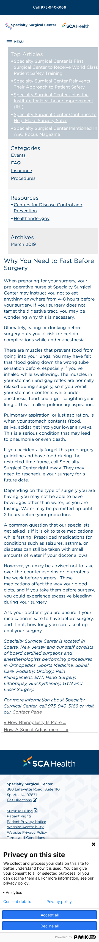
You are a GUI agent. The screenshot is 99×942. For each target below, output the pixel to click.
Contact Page (27, 712)
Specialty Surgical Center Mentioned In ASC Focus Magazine (55, 131)
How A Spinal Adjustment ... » (36, 729)
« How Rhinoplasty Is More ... (35, 722)
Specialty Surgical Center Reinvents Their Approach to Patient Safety (52, 84)
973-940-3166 (49, 7)
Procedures (23, 178)
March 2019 (23, 244)
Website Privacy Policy (27, 832)
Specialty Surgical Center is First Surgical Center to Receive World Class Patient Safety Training (56, 67)
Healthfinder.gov (32, 218)
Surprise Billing (20, 811)
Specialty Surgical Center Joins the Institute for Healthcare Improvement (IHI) (53, 100)
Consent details (17, 901)
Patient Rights (19, 816)
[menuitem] (49, 761)
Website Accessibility (25, 827)
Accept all (50, 915)
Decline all (49, 926)
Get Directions (19, 800)
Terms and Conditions (26, 838)
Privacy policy (59, 901)
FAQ (16, 163)
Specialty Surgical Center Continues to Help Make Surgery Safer (55, 117)
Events (18, 155)
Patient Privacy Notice (26, 822)
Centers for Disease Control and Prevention (48, 207)
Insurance (21, 170)
